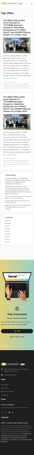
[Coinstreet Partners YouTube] (9, 412)
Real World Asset (22, 86)
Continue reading (11, 78)
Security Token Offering (9, 88)
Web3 (21, 88)
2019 (6, 236)
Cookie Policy (5, 395)
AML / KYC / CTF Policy (7, 391)
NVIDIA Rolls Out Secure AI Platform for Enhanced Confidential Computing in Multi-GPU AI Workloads (18, 207)
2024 (6, 223)
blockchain (11, 86)
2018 (6, 239)
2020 (6, 234)
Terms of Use (4, 384)
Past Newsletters (18, 337)
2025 (6, 220)
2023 (6, 226)
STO (18, 88)
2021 (6, 231)
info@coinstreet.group (10, 375)
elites (15, 86)
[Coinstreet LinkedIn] (12, 412)
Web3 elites (27, 88)
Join (18, 331)
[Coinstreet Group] (11, 3)
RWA (29, 86)
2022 (6, 228)
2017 (6, 241)
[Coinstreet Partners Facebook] (2, 412)
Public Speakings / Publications (20, 84)
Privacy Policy (5, 388)
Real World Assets (23, 162)
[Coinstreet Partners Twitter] (5, 412)
